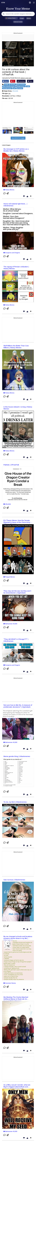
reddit (27, 86)
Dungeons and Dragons (12, 252)
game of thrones (21, 84)
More (30, 81)
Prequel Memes (10, 577)
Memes (29, 18)
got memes (19, 88)
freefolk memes (21, 86)
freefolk (7, 84)
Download (22, 81)
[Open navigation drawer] (34, 2)
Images (22, 18)
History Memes (9, 190)
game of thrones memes (9, 86)
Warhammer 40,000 (11, 624)
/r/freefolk (12, 84)
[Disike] (24, 196)
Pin (13, 81)
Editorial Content (18, 21)
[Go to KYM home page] (3, 2)
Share (6, 81)
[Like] (27, 196)
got (14, 88)
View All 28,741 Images (18, 138)
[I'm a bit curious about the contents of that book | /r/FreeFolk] (18, 53)
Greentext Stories (10, 983)
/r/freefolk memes (7, 88)
